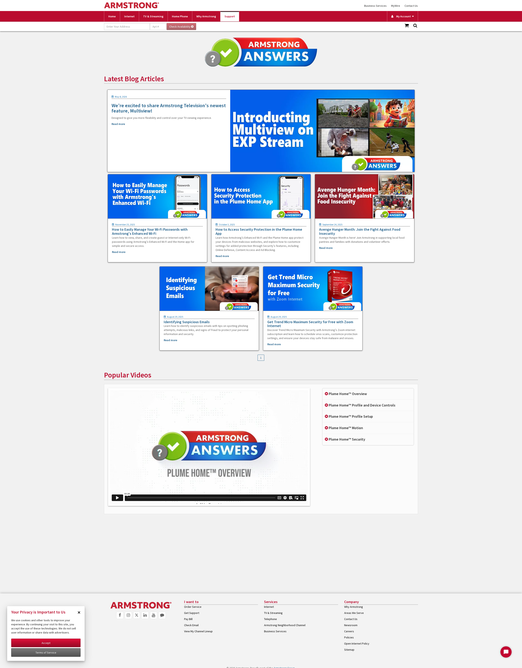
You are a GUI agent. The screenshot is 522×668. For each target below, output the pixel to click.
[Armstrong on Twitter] (136, 615)
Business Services (375, 6)
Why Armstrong (206, 16)
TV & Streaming (153, 16)
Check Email (191, 625)
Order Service (192, 607)
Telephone (270, 619)
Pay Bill (188, 619)
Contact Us (411, 6)
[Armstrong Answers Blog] (162, 615)
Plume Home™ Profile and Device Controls (361, 405)
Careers (349, 631)
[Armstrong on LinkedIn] (145, 615)
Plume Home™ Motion (345, 427)
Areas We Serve (354, 613)
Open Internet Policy (356, 643)
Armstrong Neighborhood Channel (284, 625)
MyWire (395, 6)
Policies (349, 637)
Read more (118, 124)
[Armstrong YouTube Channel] (153, 615)
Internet (129, 16)
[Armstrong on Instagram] (128, 615)
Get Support (191, 613)
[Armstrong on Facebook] (120, 615)
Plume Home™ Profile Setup (350, 416)
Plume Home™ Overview (347, 393)
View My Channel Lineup (198, 631)
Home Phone (180, 16)
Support (230, 16)
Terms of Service (45, 652)
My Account (402, 16)
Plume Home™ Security (346, 439)
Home (112, 16)
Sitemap (349, 649)
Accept (46, 643)
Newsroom (350, 625)
